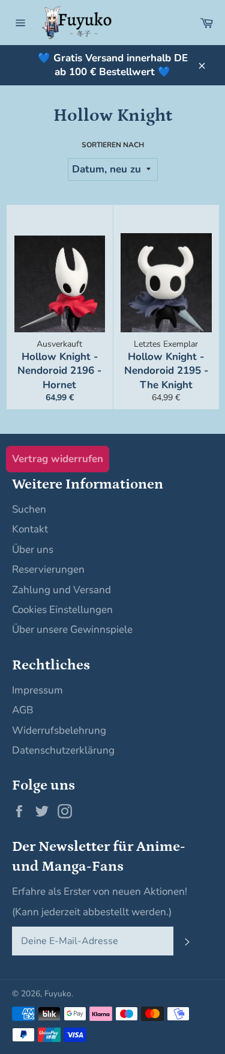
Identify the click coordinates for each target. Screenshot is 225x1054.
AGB (22, 710)
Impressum (37, 690)
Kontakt (30, 529)
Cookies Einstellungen (62, 610)
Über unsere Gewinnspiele (72, 629)
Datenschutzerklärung (63, 750)
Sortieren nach (113, 145)
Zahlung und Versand (61, 590)
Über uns (32, 549)
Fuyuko (57, 993)
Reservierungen (48, 569)
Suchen (29, 509)
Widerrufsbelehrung (59, 730)
